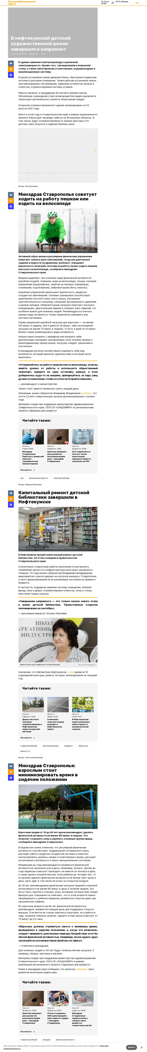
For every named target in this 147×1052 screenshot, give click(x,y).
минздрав (46, 1040)
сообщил (86, 393)
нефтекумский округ (62, 478)
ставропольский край (28, 746)
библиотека (83, 746)
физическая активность (38, 478)
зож (21, 478)
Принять (131, 1047)
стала (70, 672)
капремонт (68, 746)
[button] (58, 150)
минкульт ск (25, 751)
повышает (82, 969)
